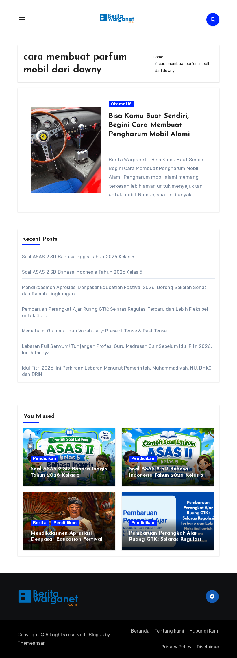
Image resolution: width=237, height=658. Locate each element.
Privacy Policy (176, 647)
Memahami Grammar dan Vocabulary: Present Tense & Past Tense (94, 331)
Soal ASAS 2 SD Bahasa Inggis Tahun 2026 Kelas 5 (78, 256)
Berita (40, 522)
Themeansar (31, 643)
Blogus (96, 634)
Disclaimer (208, 647)
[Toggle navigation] (22, 19)
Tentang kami (169, 631)
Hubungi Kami (204, 631)
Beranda (140, 631)
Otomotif (121, 104)
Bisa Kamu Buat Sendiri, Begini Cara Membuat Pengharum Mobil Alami (149, 125)
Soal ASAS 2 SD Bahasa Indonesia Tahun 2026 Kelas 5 (82, 272)
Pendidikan (44, 458)
